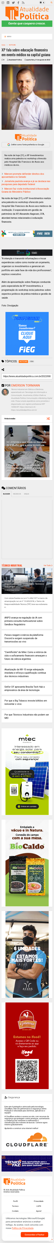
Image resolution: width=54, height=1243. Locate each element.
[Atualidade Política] (27, 18)
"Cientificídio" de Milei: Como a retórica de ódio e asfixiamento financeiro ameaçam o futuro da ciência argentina (25, 655)
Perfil (15, 1201)
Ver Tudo (47, 565)
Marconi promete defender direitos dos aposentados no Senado (23, 175)
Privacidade (38, 1201)
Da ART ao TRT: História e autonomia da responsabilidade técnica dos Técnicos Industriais (24, 584)
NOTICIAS (12, 45)
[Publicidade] (27, 252)
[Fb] (18, 2)
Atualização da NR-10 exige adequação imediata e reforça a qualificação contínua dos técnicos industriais (25, 673)
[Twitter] (13, 2)
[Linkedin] (8, 2)
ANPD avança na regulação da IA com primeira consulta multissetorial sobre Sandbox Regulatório (23, 621)
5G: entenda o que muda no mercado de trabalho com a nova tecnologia (26, 444)
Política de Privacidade (22, 1228)
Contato (15, 1211)
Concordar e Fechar (34, 1234)
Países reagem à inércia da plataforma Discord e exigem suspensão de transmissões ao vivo (23, 638)
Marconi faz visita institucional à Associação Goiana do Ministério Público (25, 190)
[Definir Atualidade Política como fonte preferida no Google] (26, 137)
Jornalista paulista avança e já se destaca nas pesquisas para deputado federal (26, 183)
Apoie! (38, 1211)
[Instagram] (3, 2)
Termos (15, 1206)
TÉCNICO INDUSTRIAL (12, 565)
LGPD (38, 1206)
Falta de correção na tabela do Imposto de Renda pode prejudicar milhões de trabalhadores (25, 468)
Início (3, 45)
